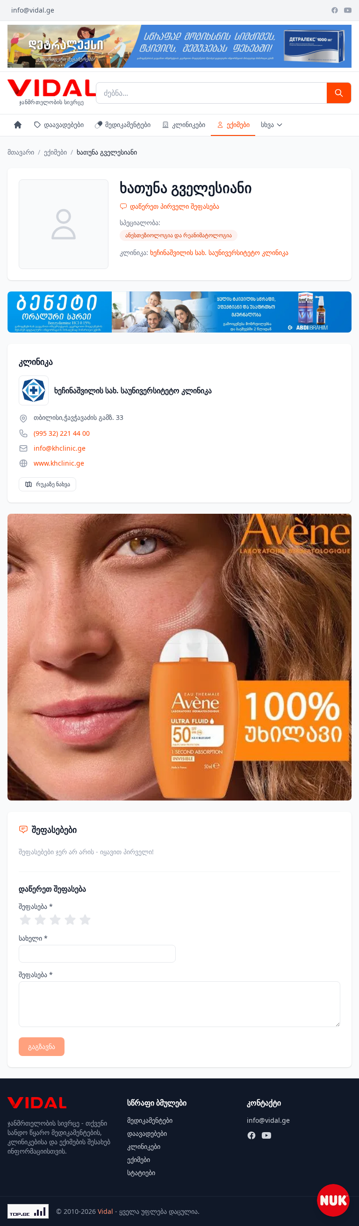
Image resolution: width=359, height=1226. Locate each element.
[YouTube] (348, 10)
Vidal (105, 1211)
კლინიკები (188, 124)
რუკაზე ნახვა (53, 484)
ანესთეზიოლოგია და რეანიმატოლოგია (178, 235)
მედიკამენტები (128, 124)
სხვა (267, 124)
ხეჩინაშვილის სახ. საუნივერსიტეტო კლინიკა (219, 252)
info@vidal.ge (32, 10)
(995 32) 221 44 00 (62, 433)
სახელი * (33, 938)
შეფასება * (36, 906)
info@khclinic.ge (60, 448)
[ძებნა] (339, 93)
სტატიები (141, 1172)
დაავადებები (64, 124)
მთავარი (20, 152)
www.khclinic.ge (59, 463)
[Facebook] (334, 10)
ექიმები (238, 124)
